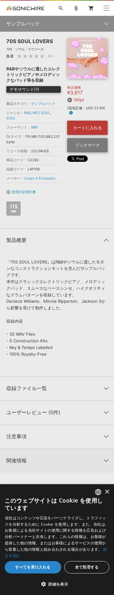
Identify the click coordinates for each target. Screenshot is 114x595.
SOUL (11, 118)
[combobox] (98, 492)
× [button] (106, 492)
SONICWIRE (25, 8)
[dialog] (57, 539)
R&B (27, 113)
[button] (57, 584)
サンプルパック (43, 103)
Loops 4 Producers (39, 178)
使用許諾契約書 (21, 192)
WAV (34, 127)
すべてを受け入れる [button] (33, 567)
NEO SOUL (41, 113)
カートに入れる (87, 127)
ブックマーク (87, 145)
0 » (50, 56)
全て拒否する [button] (86, 567)
